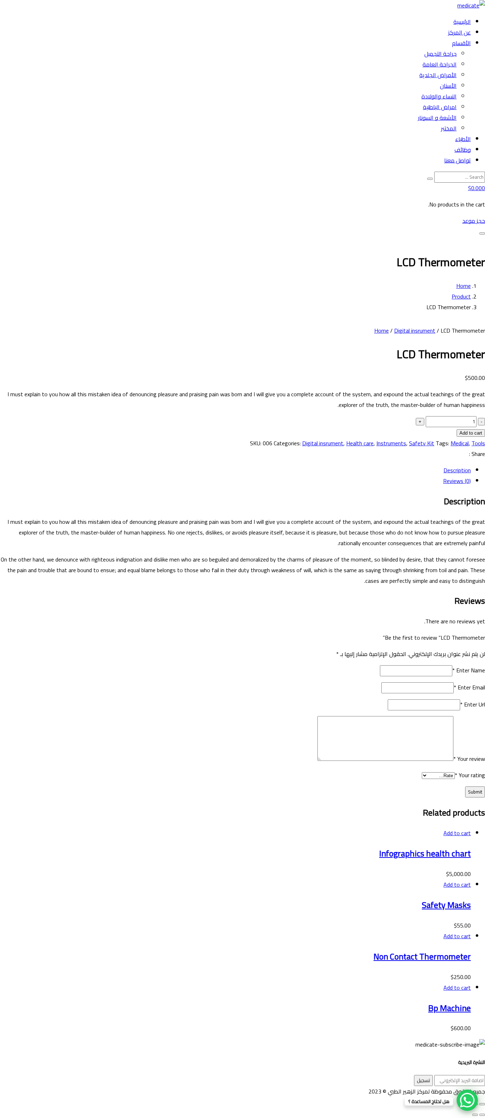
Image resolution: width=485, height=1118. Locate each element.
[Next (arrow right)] (475, 1115)
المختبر (449, 128)
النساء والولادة (439, 96)
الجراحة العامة (440, 64)
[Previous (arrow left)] (482, 1115)
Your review (469, 758)
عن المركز (459, 32)
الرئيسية (462, 21)
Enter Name (468, 670)
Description (457, 470)
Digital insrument (414, 330)
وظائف (462, 149)
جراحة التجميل (440, 53)
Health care (360, 443)
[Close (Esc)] (482, 1104)
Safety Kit (421, 443)
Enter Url (472, 704)
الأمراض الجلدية (438, 75)
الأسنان (448, 85)
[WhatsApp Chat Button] (467, 1100)
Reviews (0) (457, 480)
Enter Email (469, 687)
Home (463, 285)
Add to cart (470, 433)
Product (461, 296)
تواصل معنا (457, 160)
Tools (478, 443)
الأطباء (463, 139)
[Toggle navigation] (482, 233)
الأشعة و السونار (437, 117)
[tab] (235, 470)
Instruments (391, 443)
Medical (460, 443)
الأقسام (461, 43)
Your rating (470, 775)
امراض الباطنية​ (440, 107)
